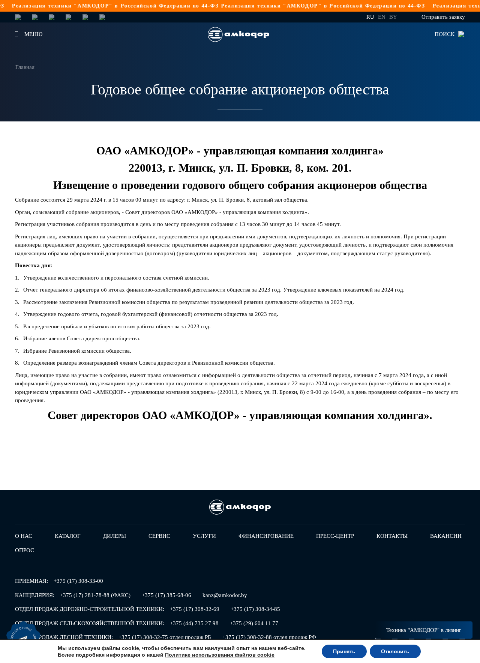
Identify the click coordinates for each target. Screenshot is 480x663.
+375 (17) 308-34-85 (255, 609)
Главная (24, 67)
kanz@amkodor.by (224, 595)
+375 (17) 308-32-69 (194, 609)
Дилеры (114, 536)
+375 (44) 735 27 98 (194, 623)
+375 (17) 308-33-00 (78, 581)
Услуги (204, 536)
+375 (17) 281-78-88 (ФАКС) (95, 595)
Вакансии (446, 536)
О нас (23, 536)
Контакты (392, 536)
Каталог (68, 536)
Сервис (159, 536)
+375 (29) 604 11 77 (254, 623)
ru (370, 17)
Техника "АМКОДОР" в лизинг (423, 630)
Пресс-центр (335, 536)
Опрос (24, 550)
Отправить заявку (443, 17)
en (382, 17)
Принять (344, 651)
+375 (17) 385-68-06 (166, 595)
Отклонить (395, 651)
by (393, 17)
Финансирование (266, 536)
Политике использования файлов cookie (219, 655)
